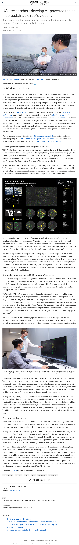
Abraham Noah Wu (59, 118)
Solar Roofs (42, 475)
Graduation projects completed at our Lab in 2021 (18, 508)
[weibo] (49, 480)
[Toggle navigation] (2, 2)
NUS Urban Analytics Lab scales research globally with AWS (31, 522)
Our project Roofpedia (11, 79)
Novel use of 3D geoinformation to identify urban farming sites (33, 524)
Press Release (7, 475)
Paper (26, 475)
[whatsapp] (45, 480)
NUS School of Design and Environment (37, 139)
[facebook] (33, 480)
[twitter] (29, 480)
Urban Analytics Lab (10, 28)
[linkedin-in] (41, 480)
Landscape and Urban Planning (48, 141)
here (15, 470)
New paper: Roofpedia (16, 527)
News (33, 475)
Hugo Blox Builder (25, 544)
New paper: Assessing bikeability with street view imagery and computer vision (28, 500)
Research (18, 475)
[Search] (76, 2)
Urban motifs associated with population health (26, 530)
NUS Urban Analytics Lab (43, 136)
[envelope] (37, 480)
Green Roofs (53, 475)
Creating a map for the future (19, 519)
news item (40, 79)
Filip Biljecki (22, 112)
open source (40, 544)
